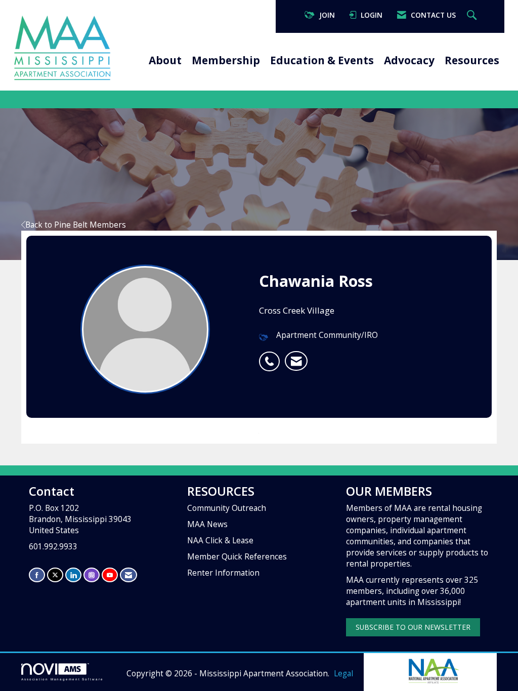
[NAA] (433, 670)
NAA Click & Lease (220, 540)
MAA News (207, 524)
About (165, 60)
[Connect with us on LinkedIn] (73, 575)
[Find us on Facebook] (37, 575)
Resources (472, 60)
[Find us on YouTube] (110, 575)
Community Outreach (226, 508)
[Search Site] (473, 15)
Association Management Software (62, 679)
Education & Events (322, 60)
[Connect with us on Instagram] (91, 575)
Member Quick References (237, 556)
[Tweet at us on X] (55, 575)
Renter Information (223, 573)
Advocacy (409, 60)
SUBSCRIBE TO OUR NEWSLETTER (413, 627)
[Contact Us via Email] (128, 575)
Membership (226, 60)
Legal (343, 673)
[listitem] (272, 356)
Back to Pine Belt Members (75, 225)
